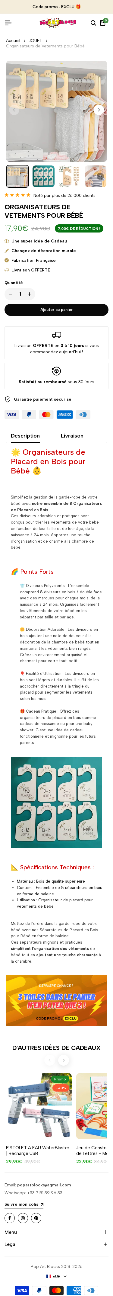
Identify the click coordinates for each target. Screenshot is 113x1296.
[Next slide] (63, 1060)
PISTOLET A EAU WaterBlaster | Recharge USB (37, 1150)
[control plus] (30, 294)
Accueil (13, 40)
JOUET (35, 40)
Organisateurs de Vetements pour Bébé (45, 46)
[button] (99, 110)
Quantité (14, 282)
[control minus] (9, 294)
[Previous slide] (49, 1060)
